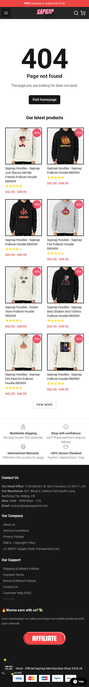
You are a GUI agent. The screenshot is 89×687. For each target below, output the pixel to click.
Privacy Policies (13, 536)
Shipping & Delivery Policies (21, 568)
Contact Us (10, 587)
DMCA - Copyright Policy (19, 542)
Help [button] (81, 681)
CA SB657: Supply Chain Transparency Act (31, 549)
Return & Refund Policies (19, 581)
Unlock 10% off (9, 668)
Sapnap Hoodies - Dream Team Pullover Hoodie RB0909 (21, 311)
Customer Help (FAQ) (17, 593)
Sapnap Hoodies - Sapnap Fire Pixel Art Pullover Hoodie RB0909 (22, 379)
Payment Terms (13, 574)
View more (44, 404)
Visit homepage (44, 100)
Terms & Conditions (16, 530)
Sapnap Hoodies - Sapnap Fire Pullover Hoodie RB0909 (64, 244)
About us (9, 524)
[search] (76, 13)
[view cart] (83, 13)
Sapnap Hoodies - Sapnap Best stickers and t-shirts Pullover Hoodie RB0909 (64, 311)
